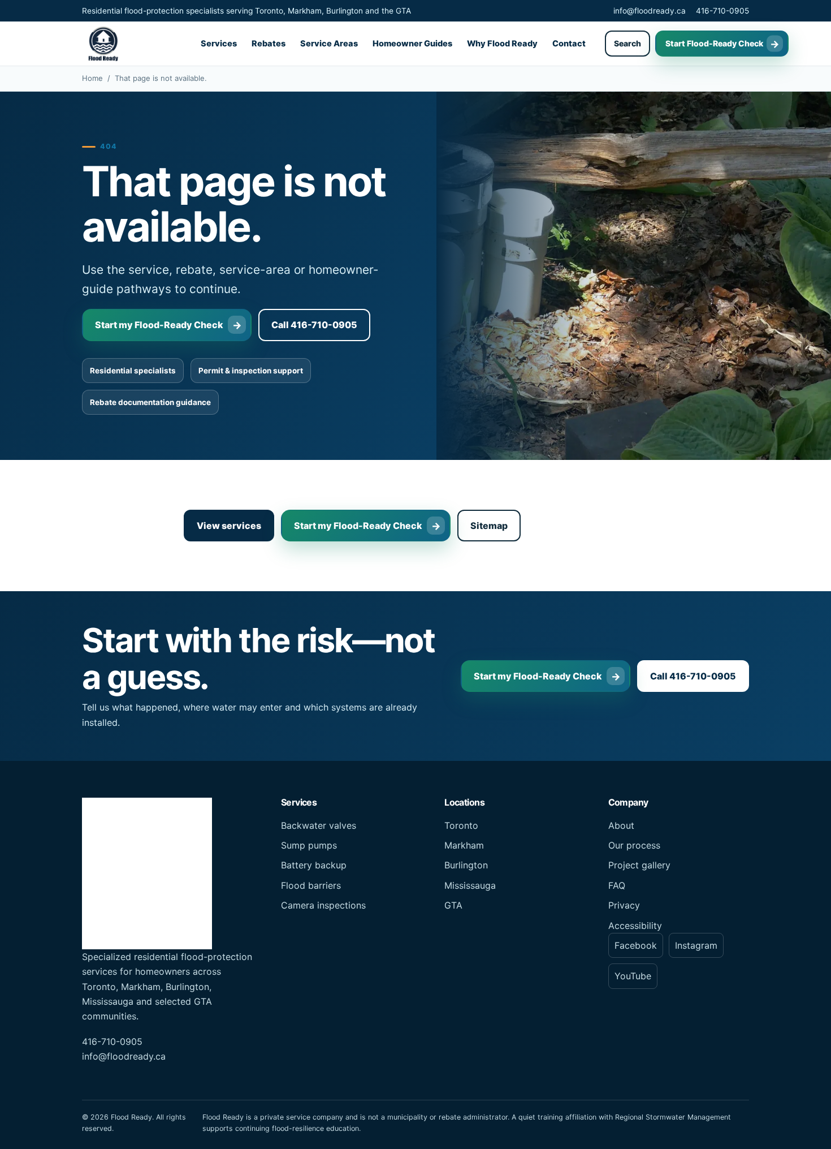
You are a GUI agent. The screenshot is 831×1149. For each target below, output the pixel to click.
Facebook (635, 945)
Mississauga (470, 885)
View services (229, 525)
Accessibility (635, 925)
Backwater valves (318, 825)
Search (627, 43)
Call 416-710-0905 (314, 324)
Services (219, 43)
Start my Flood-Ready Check (159, 324)
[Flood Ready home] (103, 43)
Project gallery (639, 865)
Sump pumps (309, 845)
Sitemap (489, 525)
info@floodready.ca (649, 10)
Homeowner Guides (412, 43)
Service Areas (329, 43)
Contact (569, 43)
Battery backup (314, 865)
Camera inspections (323, 905)
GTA (453, 905)
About (621, 825)
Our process (634, 845)
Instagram (696, 945)
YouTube (632, 976)
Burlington (466, 865)
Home (92, 78)
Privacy (624, 905)
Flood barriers (311, 885)
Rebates (268, 43)
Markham (464, 845)
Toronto (461, 825)
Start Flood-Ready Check (714, 43)
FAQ (616, 885)
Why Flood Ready (502, 43)
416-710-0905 (722, 10)
